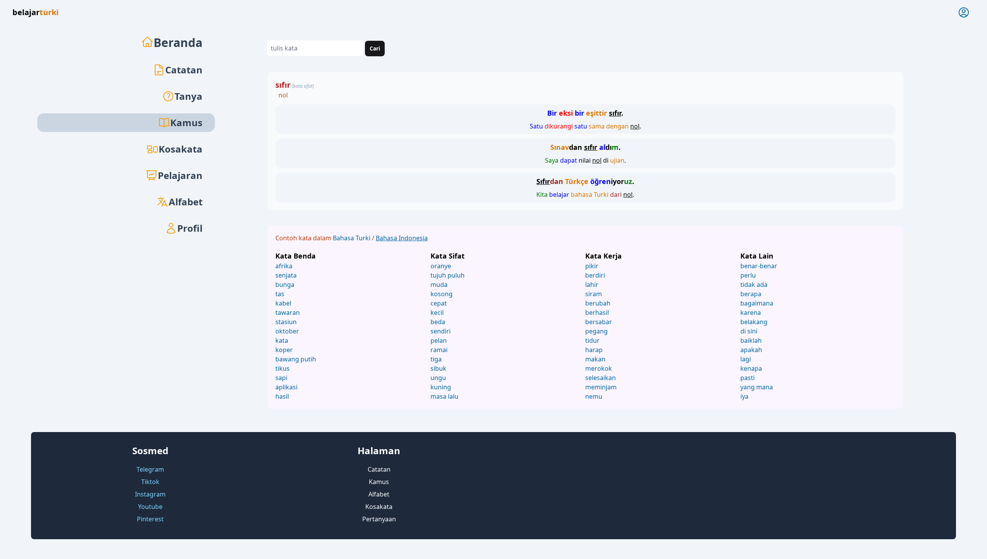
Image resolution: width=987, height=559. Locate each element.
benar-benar (758, 266)
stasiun (286, 322)
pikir (591, 266)
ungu (438, 377)
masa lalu (444, 396)
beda (437, 322)
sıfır (282, 85)
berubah (597, 303)
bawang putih (295, 359)
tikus (282, 368)
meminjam (601, 387)
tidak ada (753, 284)
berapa (750, 294)
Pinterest (150, 519)
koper (284, 349)
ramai (439, 349)
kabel (283, 303)
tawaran (287, 312)
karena (750, 312)
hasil (282, 396)
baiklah (751, 340)
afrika (283, 266)
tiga (436, 359)
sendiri (440, 331)
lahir (591, 284)
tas (279, 294)
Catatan (183, 69)
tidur (592, 340)
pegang (596, 331)
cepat (438, 303)
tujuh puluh (447, 275)
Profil (189, 228)
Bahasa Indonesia (402, 238)
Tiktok (150, 481)
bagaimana (756, 303)
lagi (745, 359)
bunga (284, 284)
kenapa (751, 368)
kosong (441, 294)
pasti (747, 377)
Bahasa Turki (352, 238)
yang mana (756, 387)
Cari (375, 48)
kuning (440, 387)
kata (281, 340)
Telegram (150, 469)
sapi (281, 377)
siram (593, 294)
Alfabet (185, 201)
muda (439, 284)
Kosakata (180, 148)
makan (595, 359)
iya (744, 396)
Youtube (150, 506)
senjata (286, 275)
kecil (437, 312)
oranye (440, 266)
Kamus (379, 481)
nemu (593, 396)
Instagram (150, 494)
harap (594, 349)
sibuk (438, 368)
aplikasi (286, 387)
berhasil (597, 312)
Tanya (188, 96)
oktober (287, 331)
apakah (751, 349)
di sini (748, 331)
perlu (748, 275)
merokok (598, 368)
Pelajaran (180, 175)
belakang (753, 322)
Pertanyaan (379, 519)
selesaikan (600, 377)
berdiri (595, 275)
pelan (438, 340)
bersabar (598, 322)
